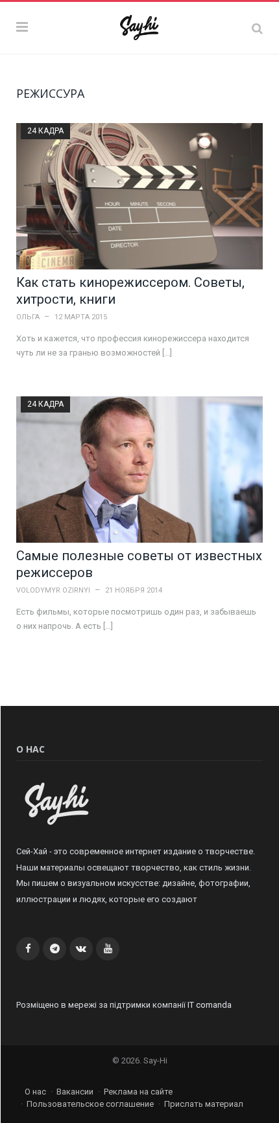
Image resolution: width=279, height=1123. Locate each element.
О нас (35, 1091)
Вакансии (74, 1091)
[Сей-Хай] (139, 26)
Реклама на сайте (138, 1091)
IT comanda (210, 1005)
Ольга (28, 317)
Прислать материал (203, 1104)
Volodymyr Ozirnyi (53, 590)
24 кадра (45, 130)
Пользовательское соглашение (90, 1104)
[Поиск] (257, 28)
